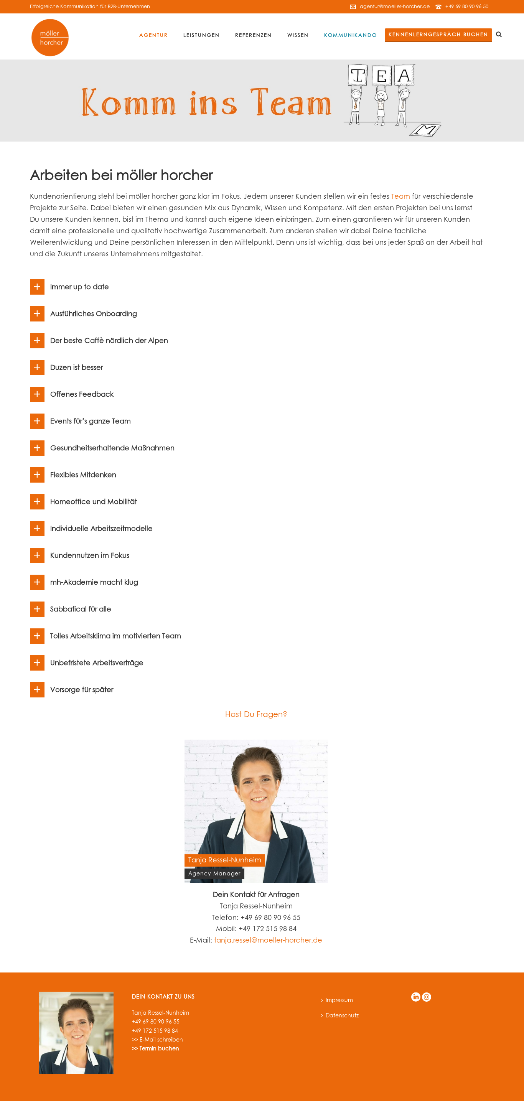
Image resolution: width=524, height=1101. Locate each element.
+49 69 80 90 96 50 (466, 6)
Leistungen (201, 35)
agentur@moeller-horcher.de (395, 6)
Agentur (153, 35)
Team (400, 196)
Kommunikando (350, 35)
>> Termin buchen (155, 1049)
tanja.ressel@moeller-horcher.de (268, 940)
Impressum (339, 1000)
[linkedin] (415, 997)
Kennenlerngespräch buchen (438, 34)
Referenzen (253, 35)
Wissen (298, 35)
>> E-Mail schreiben (157, 1040)
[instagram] (426, 997)
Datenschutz (342, 1016)
